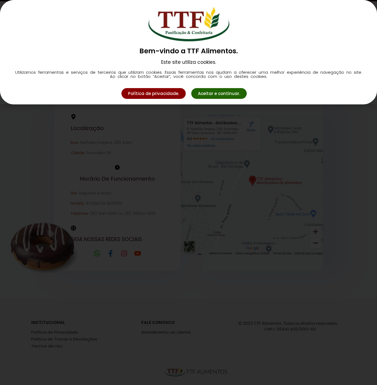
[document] (188, 192)
